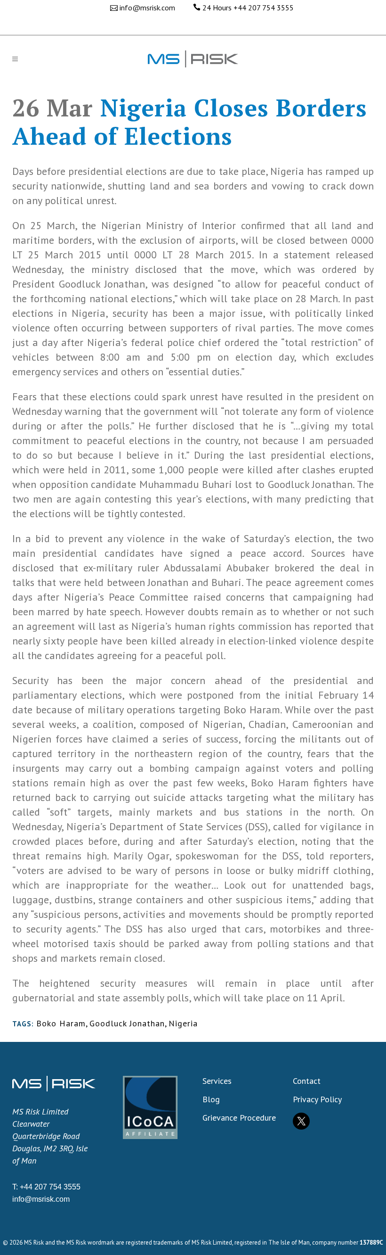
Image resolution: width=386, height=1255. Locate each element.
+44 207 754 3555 (263, 7)
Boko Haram (61, 1023)
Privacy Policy (317, 1099)
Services (217, 1081)
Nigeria (183, 1023)
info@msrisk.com (147, 7)
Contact (307, 1081)
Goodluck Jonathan (127, 1023)
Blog (211, 1099)
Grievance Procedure (239, 1118)
